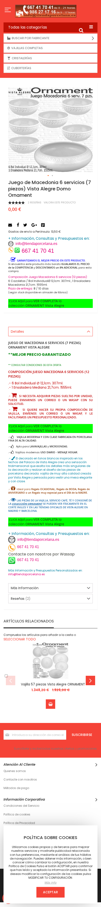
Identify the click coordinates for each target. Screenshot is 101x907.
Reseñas (20, 598)
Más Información (25, 588)
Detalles (17, 331)
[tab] (50, 331)
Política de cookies (17, 814)
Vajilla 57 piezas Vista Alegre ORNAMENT (53, 684)
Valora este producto (60, 202)
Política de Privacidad (19, 823)
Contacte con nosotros (20, 779)
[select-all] (20, 639)
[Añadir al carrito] (50, 704)
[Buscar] (81, 30)
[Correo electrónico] (10, 225)
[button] (48, 175)
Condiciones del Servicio (21, 806)
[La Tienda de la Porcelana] (50, 11)
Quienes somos (15, 771)
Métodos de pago (16, 788)
